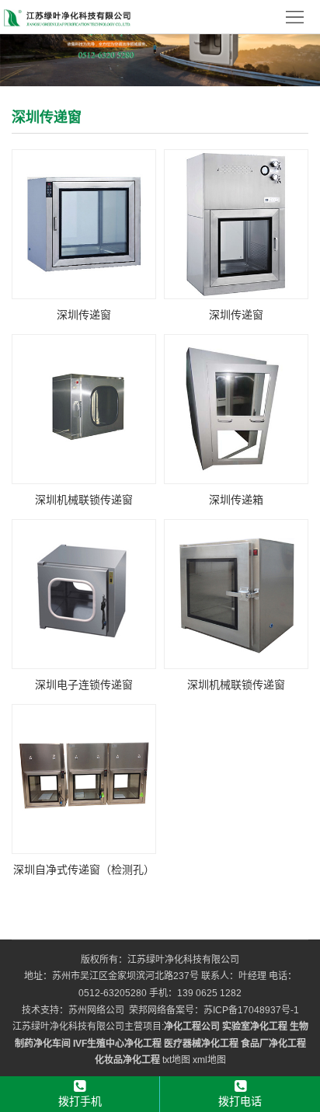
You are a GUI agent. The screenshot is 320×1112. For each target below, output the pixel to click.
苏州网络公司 (96, 1010)
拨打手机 (80, 1101)
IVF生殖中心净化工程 (117, 1043)
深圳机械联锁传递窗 (84, 499)
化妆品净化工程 (127, 1059)
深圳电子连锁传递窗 (84, 684)
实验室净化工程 (254, 1026)
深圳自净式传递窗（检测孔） (84, 869)
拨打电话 (240, 1101)
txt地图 (176, 1059)
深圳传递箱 (236, 499)
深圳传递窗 (84, 315)
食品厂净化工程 (273, 1043)
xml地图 (209, 1059)
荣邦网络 (147, 1010)
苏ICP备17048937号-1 (251, 1010)
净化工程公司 (192, 1026)
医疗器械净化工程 (201, 1043)
